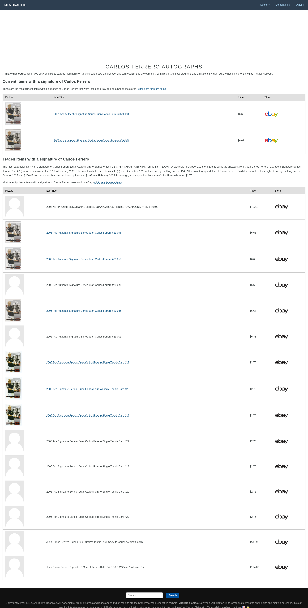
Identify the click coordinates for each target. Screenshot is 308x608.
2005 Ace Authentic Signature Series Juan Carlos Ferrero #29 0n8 (91, 114)
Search (173, 595)
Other (299, 4)
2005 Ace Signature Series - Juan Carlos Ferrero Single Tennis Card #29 (87, 362)
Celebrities (281, 4)
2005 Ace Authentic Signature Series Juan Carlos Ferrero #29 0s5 (91, 140)
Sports (264, 4)
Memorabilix (15, 5)
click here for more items (152, 89)
